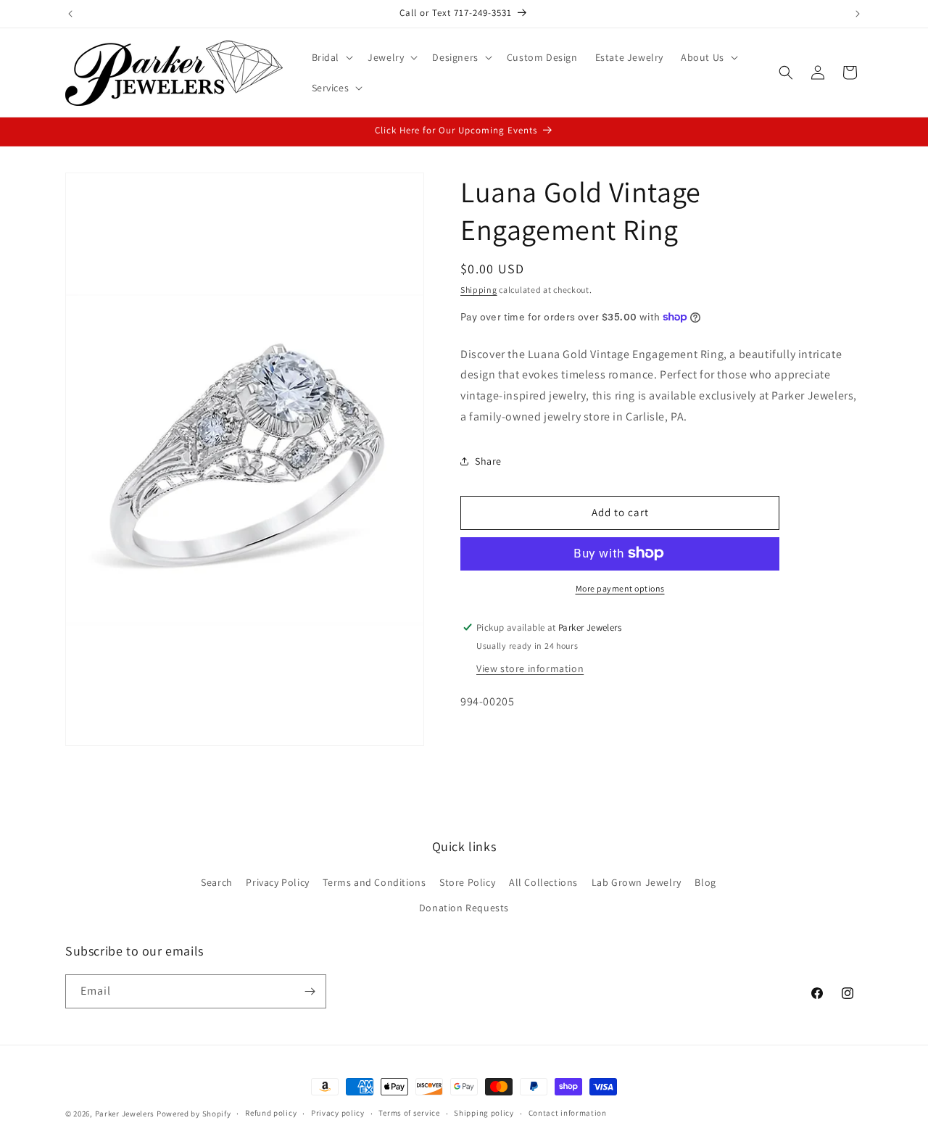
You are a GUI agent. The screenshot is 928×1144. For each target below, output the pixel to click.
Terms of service (408, 1113)
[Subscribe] (310, 991)
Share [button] (488, 461)
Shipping (478, 289)
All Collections (543, 882)
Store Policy (467, 882)
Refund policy (271, 1113)
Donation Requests (464, 907)
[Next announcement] (858, 14)
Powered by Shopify (194, 1113)
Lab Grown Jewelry (637, 882)
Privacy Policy (277, 882)
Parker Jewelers (125, 1113)
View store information (530, 667)
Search (217, 882)
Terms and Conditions (374, 882)
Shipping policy (484, 1113)
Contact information (568, 1113)
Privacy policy (338, 1113)
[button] (331, 57)
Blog (705, 882)
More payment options (620, 587)
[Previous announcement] (70, 14)
